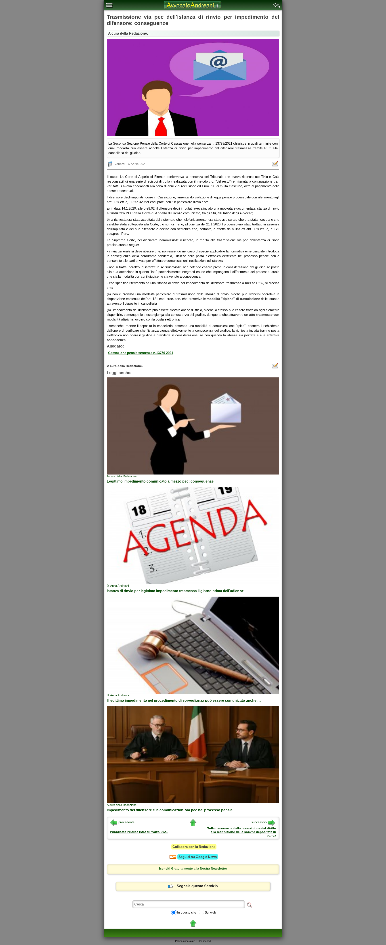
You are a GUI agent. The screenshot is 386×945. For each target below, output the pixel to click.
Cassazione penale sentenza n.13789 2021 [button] (140, 353)
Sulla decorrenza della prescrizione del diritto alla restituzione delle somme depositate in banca (241, 831)
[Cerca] (249, 904)
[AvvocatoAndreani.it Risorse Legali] (193, 9)
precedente (126, 822)
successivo (259, 822)
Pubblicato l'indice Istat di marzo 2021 (139, 832)
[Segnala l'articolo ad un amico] (275, 163)
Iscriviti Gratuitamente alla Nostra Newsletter (193, 868)
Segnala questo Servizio (197, 886)
